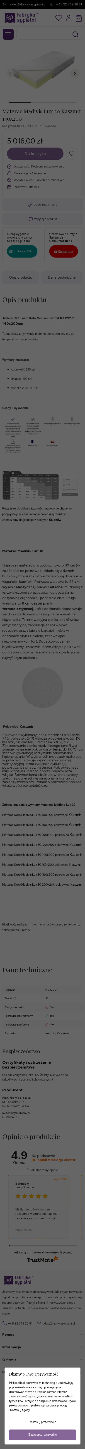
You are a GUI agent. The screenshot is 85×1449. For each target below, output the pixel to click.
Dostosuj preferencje (42, 1422)
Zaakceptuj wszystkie (42, 1434)
